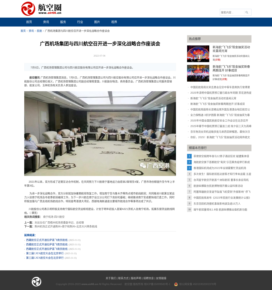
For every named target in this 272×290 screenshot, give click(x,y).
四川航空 (59, 216)
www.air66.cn (89, 284)
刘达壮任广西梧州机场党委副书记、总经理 (59, 222)
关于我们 (111, 278)
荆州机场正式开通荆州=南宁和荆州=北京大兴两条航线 (66, 226)
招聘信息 (148, 278)
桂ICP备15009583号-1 (157, 284)
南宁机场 (48, 216)
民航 (39, 30)
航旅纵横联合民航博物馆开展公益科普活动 (218, 185)
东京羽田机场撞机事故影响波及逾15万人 (217, 203)
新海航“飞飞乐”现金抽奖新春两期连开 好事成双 (217, 103)
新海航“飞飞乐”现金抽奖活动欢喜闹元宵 (213, 98)
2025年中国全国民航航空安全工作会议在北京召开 (219, 120)
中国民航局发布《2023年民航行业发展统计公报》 (222, 197)
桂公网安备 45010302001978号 (197, 284)
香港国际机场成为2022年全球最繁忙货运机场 (220, 168)
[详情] (217, 60)
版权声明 (136, 278)
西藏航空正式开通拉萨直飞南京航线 (47, 240)
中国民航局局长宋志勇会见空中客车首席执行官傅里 (220, 87)
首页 (23, 30)
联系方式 (123, 278)
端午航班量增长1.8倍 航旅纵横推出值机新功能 (220, 209)
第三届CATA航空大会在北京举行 (45, 253)
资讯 (31, 30)
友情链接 (161, 278)
